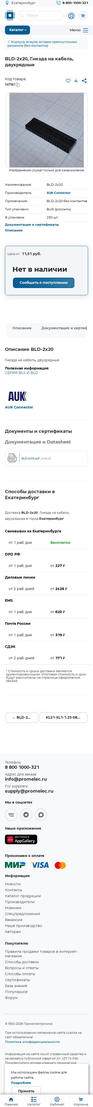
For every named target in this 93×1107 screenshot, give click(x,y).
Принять (26, 1091)
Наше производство (23, 926)
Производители (20, 902)
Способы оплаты (20, 974)
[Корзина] (83, 16)
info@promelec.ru (26, 779)
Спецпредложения (22, 914)
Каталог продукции (23, 896)
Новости (13, 884)
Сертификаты (17, 980)
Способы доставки (22, 962)
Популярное (16, 992)
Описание (14, 230)
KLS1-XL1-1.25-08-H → (66, 717)
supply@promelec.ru (29, 791)
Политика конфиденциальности (32, 1042)
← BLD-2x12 (23, 717)
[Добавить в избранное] (68, 80)
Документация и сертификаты (32, 224)
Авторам (13, 932)
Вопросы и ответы (22, 968)
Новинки (13, 908)
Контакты (13, 890)
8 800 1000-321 (22, 767)
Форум (11, 998)
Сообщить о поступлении (44, 283)
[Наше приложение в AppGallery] (21, 840)
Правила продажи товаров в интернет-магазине (41, 954)
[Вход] (71, 16)
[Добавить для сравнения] (76, 80)
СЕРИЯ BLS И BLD (21, 373)
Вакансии (14, 920)
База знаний (16, 986)
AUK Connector (58, 192)
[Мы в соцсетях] (11, 815)
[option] (46, 130)
